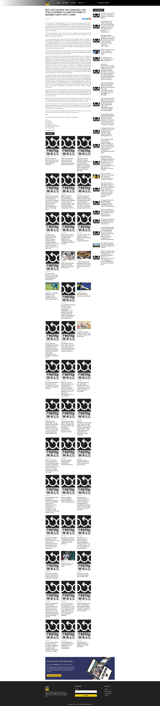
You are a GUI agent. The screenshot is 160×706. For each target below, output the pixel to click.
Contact (107, 695)
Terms (106, 689)
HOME (58, 3)
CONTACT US (81, 3)
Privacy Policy (108, 691)
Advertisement (108, 693)
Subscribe (86, 695)
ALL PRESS (73, 3)
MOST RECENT (65, 3)
